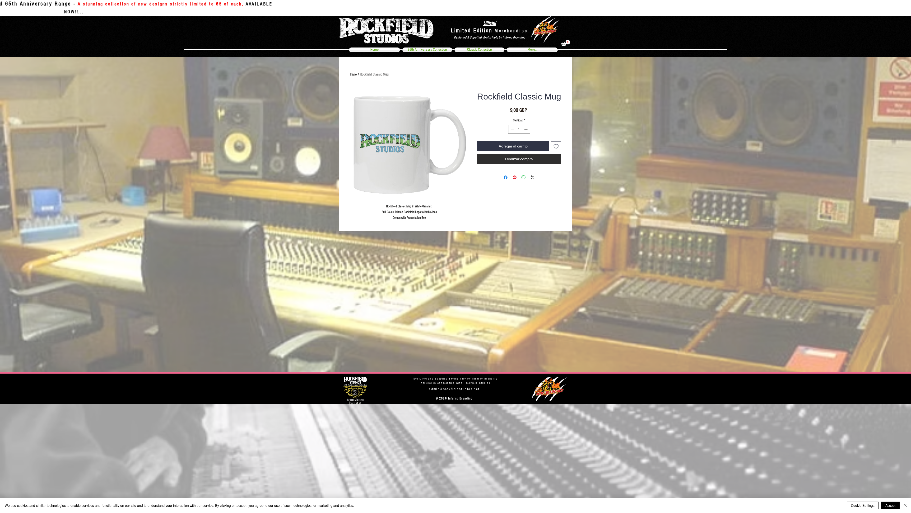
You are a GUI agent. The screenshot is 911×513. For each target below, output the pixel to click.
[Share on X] (532, 177)
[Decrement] (512, 129)
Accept (890, 505)
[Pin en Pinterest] (514, 177)
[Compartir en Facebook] (505, 177)
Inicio (353, 74)
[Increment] (526, 129)
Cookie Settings (862, 505)
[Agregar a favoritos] (556, 146)
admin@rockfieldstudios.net (454, 389)
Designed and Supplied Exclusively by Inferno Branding (455, 378)
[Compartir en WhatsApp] (523, 177)
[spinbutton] (519, 129)
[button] (565, 43)
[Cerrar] (905, 505)
